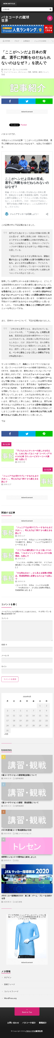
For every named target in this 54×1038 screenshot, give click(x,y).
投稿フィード (9, 984)
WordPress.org (10, 998)
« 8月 (6, 734)
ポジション (22, 72)
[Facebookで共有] (9, 101)
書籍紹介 (43, 1022)
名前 (4, 645)
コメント (5, 618)
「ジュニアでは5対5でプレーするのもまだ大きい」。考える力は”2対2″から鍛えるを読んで (19, 479)
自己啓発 (18, 902)
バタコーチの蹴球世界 (15, 18)
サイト (4, 666)
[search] (50, 9)
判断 (29, 72)
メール (5, 655)
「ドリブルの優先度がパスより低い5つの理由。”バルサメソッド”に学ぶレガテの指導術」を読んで (33, 553)
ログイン (7, 977)
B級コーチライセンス (23, 833)
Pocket (24, 125)
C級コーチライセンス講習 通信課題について (20, 802)
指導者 (34, 72)
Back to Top (27, 1012)
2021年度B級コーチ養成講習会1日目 (16, 830)
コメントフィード (11, 991)
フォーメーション (10, 72)
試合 (17, 860)
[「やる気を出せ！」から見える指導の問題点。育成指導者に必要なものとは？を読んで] (7, 577)
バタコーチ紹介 (29, 1022)
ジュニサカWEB (21, 69)
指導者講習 (19, 778)
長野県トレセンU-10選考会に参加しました (18, 857)
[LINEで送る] (44, 101)
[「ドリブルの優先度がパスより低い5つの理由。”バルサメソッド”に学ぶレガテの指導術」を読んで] (7, 555)
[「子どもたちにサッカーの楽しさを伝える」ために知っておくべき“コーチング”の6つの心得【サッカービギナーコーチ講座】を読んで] (7, 455)
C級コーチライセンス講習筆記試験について (19, 775)
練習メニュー (44, 72)
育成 (3, 74)
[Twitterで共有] (26, 101)
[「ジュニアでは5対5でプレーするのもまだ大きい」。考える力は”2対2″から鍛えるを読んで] (46, 480)
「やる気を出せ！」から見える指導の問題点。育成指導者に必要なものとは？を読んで (33, 576)
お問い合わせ (13, 1022)
